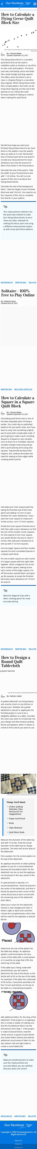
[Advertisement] (18, 124)
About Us (18, 1140)
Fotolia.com (34, 51)
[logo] (18, 3)
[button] (2, 4)
